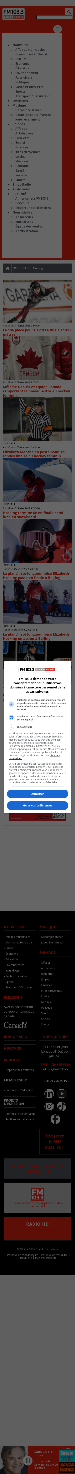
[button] (38, 727)
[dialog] (37, 737)
